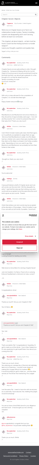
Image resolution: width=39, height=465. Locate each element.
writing (8, 51)
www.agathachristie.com (16, 452)
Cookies (33, 456)
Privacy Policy (23, 456)
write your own (15, 51)
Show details (29, 236)
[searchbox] (19, 14)
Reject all (19, 248)
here (20, 229)
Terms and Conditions (10, 456)
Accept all (19, 242)
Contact (28, 452)
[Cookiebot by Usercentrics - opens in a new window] (29, 215)
